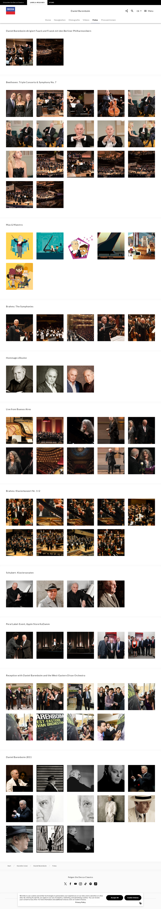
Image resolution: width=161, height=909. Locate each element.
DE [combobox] (138, 11)
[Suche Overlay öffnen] (132, 11)
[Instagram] (80, 883)
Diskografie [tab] (74, 20)
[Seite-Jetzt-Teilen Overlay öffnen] (126, 11)
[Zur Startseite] (37, 13)
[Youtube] (75, 883)
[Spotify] (90, 883)
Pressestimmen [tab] (108, 20)
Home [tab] (48, 20)
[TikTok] (85, 883)
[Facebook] (70, 883)
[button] (19, 52)
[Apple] (95, 883)
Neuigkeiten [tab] (60, 20)
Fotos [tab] (95, 20)
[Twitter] (65, 883)
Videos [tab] (86, 20)
